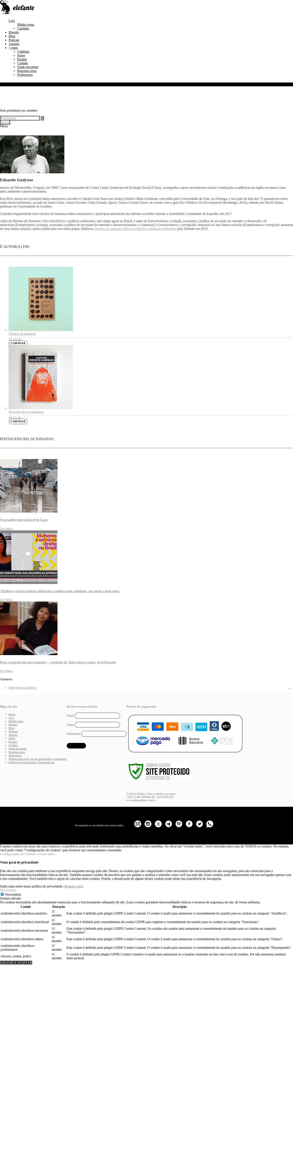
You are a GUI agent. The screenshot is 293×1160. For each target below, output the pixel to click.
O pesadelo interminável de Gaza (24, 520)
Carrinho (23, 28)
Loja (12, 20)
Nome (70, 724)
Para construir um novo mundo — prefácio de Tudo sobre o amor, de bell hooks (58, 662)
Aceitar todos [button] (46, 854)
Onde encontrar (27, 67)
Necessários (13, 894)
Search (5, 122)
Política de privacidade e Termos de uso (31, 762)
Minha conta (25, 24)
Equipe (22, 59)
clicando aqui (73, 886)
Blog (12, 36)
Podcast (14, 40)
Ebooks (14, 32)
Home (12, 714)
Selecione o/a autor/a (23, 687)
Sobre (21, 55)
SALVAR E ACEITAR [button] (16, 962)
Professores (25, 74)
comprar (18, 343)
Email (70, 715)
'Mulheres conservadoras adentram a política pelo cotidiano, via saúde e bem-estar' (60, 591)
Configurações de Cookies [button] (18, 854)
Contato (22, 63)
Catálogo (23, 51)
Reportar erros (26, 71)
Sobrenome (73, 733)
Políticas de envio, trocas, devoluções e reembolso (38, 758)
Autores (14, 44)
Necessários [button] (8, 890)
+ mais (13, 47)
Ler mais (7, 528)
